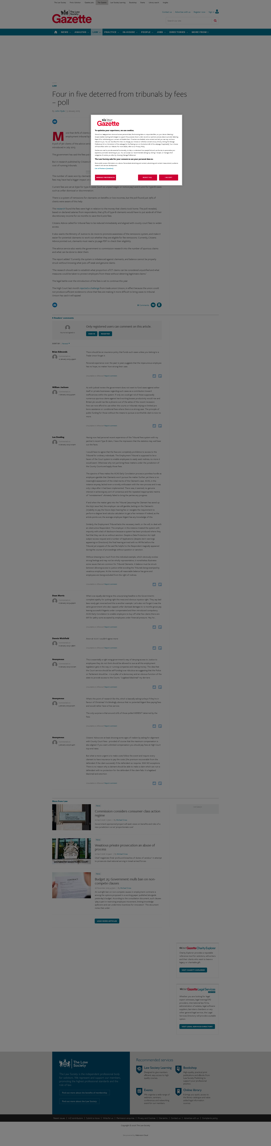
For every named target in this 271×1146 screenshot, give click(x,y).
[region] (136, 150)
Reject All (147, 177)
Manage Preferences (105, 177)
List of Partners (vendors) (104, 168)
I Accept (168, 177)
